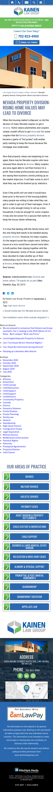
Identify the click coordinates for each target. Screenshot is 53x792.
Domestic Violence (12, 408)
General (34, 92)
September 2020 (11, 365)
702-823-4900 (28, 36)
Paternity (7, 443)
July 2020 (7, 371)
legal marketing (31, 778)
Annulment (8, 381)
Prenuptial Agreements (14, 446)
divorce (6, 127)
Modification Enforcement (16, 437)
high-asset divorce (16, 306)
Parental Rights (10, 440)
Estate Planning (11, 414)
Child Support (9, 390)
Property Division (11, 449)
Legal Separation (11, 431)
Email (27, 2)
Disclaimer (32, 785)
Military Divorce (10, 434)
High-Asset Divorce (12, 425)
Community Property (13, 399)
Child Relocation (11, 387)
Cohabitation (9, 396)
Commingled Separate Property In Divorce (23, 338)
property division (36, 135)
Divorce (6, 405)
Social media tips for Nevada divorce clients (26, 310)
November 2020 (10, 360)
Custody (7, 402)
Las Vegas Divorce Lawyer (13, 92)
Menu (40, 2)
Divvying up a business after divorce (19, 351)
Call (19, 2)
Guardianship (9, 423)
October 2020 (9, 363)
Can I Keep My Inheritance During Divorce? (23, 346)
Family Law (8, 417)
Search (34, 2)
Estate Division (10, 411)
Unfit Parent (9, 452)
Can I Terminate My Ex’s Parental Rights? (22, 342)
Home (12, 2)
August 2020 (9, 368)
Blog (27, 92)
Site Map (19, 785)
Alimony (7, 379)
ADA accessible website (31, 26)
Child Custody (9, 384)
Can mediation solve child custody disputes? (25, 317)
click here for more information (32, 21)
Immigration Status (12, 428)
